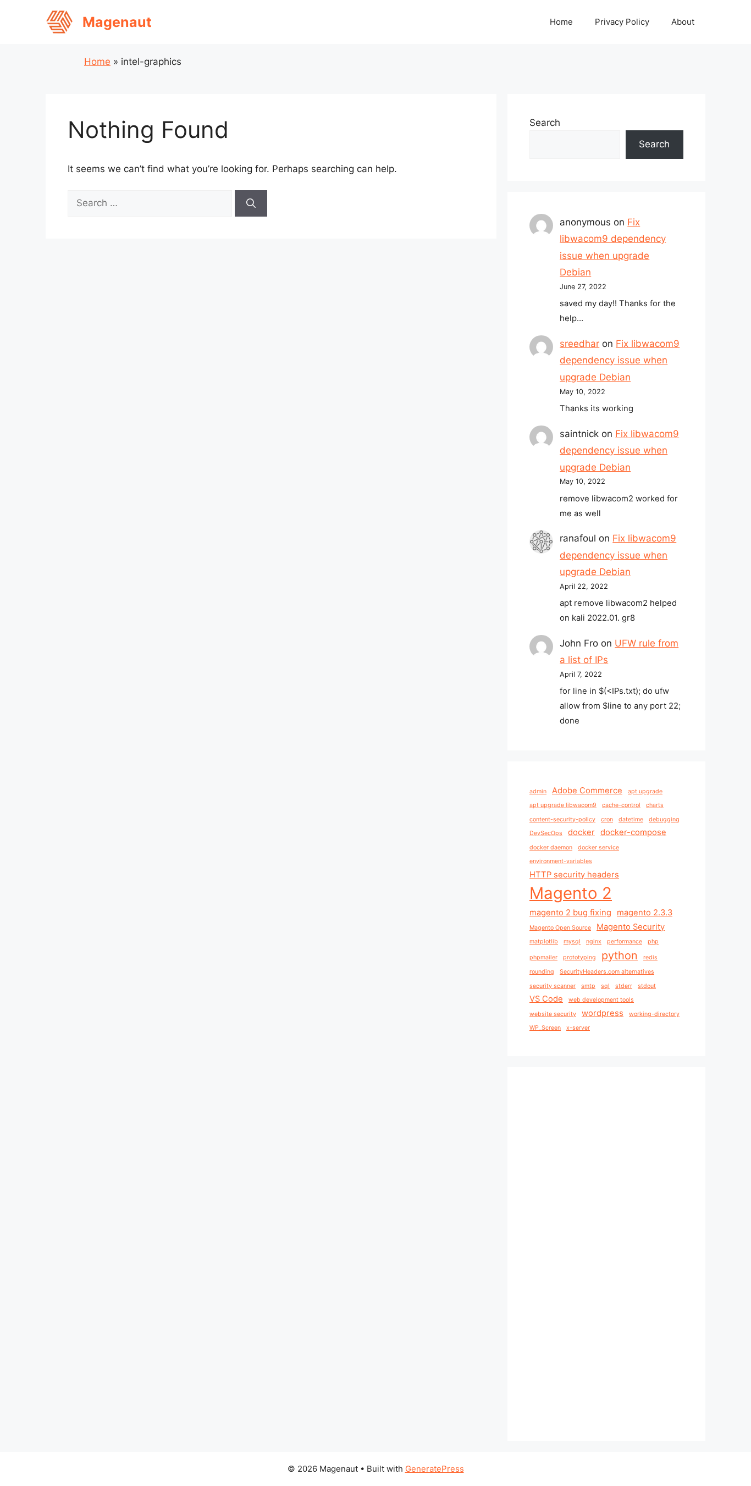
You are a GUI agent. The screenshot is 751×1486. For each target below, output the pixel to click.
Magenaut (117, 22)
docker (581, 832)
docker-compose (633, 832)
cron (607, 819)
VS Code (546, 999)
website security (552, 1014)
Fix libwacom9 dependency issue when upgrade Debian (620, 360)
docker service (598, 847)
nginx (593, 941)
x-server (578, 1027)
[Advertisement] (606, 1254)
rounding (541, 971)
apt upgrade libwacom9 (563, 805)
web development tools (601, 999)
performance (624, 941)
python (619, 955)
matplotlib (543, 941)
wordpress (602, 1013)
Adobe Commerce (587, 791)
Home (561, 21)
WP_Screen (545, 1027)
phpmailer (543, 957)
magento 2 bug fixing (570, 913)
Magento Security (631, 927)
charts (655, 805)
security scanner (552, 986)
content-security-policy (562, 819)
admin (537, 791)
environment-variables (560, 861)
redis (650, 957)
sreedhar (579, 343)
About (682, 21)
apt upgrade (645, 791)
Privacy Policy (622, 21)
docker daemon (550, 847)
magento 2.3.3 (644, 913)
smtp (588, 986)
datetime (631, 819)
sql (605, 986)
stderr (623, 986)
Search (544, 122)
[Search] (251, 203)
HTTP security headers (574, 875)
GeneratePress (434, 1468)
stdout (647, 986)
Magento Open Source (560, 927)
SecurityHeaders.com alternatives (607, 971)
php (653, 941)
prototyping (579, 957)
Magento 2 (570, 893)
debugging (664, 819)
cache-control (621, 805)
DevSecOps (545, 833)
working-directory (654, 1014)
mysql (572, 941)
